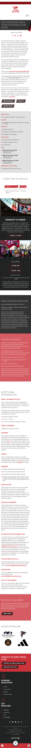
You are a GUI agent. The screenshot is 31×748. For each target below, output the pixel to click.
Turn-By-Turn (15, 270)
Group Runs (7, 689)
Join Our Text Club (10, 667)
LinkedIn (17, 35)
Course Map (15, 265)
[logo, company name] (8, 634)
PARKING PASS (7, 106)
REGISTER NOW (8, 101)
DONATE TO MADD (15, 235)
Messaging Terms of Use (15, 731)
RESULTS (21, 101)
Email (20, 35)
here (8, 441)
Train (4, 715)
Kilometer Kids (7, 694)
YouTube (15, 722)
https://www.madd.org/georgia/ (19, 71)
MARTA (20, 462)
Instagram (21, 722)
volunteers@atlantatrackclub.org (16, 565)
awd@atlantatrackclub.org (9, 546)
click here (12, 96)
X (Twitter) (12, 722)
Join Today (7, 613)
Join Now (6, 710)
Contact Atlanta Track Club (13, 663)
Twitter (14, 35)
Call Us (2, 745)
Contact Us (29, 745)
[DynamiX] (15, 738)
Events (5, 686)
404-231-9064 (15, 734)
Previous (2, 189)
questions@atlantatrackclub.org (11, 576)
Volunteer (6, 712)
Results (5, 691)
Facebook (12, 35)
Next (29, 189)
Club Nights (6, 717)
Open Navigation (15, 743)
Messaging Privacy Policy (15, 729)
